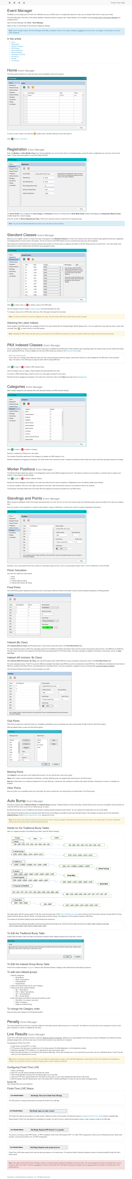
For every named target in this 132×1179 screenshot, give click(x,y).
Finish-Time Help (118, 2)
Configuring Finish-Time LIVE (91, 1116)
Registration (83, 377)
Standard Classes (72, 351)
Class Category (36, 309)
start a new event (21, 139)
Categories (30, 967)
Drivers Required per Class (32, 815)
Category (57, 820)
